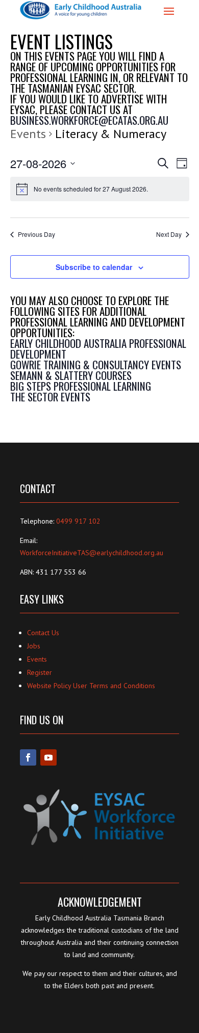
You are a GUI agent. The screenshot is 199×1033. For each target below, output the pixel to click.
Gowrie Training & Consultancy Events (95, 364)
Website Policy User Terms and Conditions (91, 685)
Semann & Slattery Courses (71, 375)
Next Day (169, 234)
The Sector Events (50, 396)
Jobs (33, 645)
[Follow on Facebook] (28, 757)
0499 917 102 (78, 521)
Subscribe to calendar (94, 267)
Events (28, 134)
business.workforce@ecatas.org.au (90, 120)
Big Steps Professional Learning (80, 386)
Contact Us (43, 632)
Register (39, 672)
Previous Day (36, 234)
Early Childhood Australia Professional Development (98, 348)
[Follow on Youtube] (48, 757)
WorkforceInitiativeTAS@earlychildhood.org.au (91, 552)
